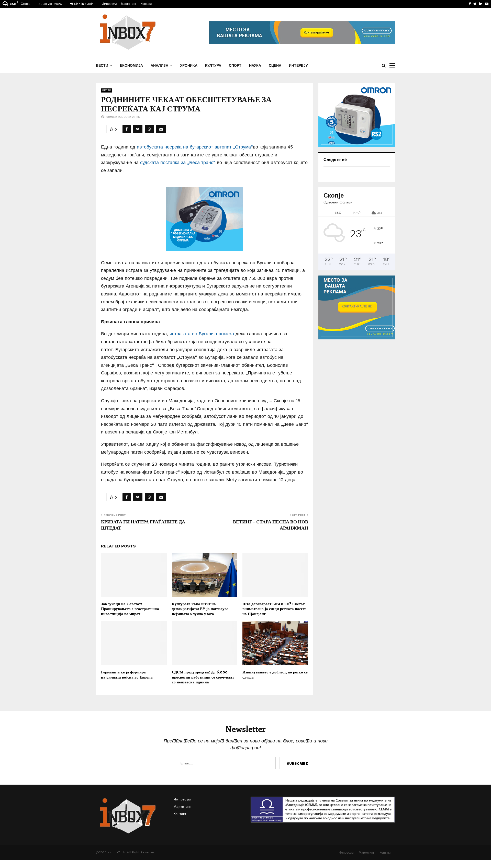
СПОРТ (235, 65)
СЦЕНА (275, 65)
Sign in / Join (83, 4)
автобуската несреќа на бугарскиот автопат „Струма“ (195, 147)
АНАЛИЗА (159, 65)
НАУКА (255, 65)
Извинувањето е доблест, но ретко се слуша (275, 674)
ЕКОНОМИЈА (131, 65)
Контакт (146, 4)
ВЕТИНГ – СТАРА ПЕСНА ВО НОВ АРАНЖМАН (270, 525)
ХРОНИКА (188, 65)
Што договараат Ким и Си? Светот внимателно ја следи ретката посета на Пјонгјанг (274, 608)
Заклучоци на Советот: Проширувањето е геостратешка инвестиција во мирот (130, 608)
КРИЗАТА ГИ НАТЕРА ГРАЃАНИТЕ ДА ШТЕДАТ (143, 525)
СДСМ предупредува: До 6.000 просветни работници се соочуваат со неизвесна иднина (203, 676)
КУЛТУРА (213, 65)
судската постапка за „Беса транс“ (177, 162)
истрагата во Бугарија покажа (202, 333)
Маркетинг (128, 4)
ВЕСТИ (102, 65)
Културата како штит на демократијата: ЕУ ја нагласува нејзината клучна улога (200, 608)
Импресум (109, 4)
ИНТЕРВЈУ (298, 65)
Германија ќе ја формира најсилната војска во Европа (127, 674)
